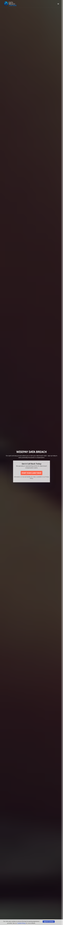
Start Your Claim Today (31, 473)
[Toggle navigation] (58, 4)
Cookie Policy (21, 923)
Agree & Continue (48, 921)
